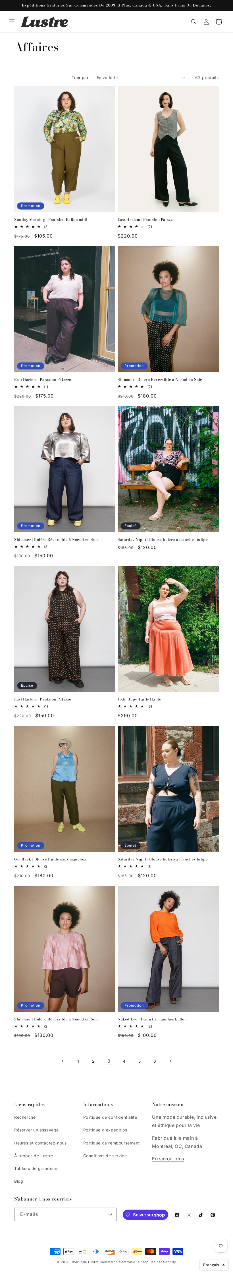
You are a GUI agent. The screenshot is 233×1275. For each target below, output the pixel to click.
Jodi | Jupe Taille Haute (139, 699)
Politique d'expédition (105, 1129)
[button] (12, 22)
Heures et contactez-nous (40, 1143)
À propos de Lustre (33, 1155)
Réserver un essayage (36, 1129)
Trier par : (81, 77)
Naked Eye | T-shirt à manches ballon (152, 1019)
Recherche (25, 1117)
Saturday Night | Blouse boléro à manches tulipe (163, 539)
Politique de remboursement (111, 1143)
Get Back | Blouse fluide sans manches (50, 859)
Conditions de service (105, 1155)
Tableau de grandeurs (36, 1168)
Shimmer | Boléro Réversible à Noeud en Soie (160, 379)
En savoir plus (168, 1158)
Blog (18, 1181)
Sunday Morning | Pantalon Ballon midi (50, 219)
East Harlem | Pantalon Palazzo (146, 219)
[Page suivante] (170, 1061)
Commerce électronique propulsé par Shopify (138, 1262)
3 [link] (109, 1061)
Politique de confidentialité (110, 1117)
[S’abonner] (110, 1214)
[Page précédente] (63, 1061)
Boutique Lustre (85, 1262)
